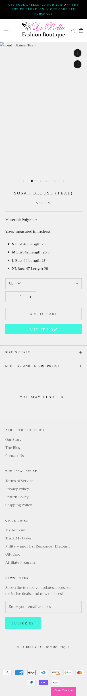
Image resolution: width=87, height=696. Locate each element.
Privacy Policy (17, 489)
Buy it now (43, 330)
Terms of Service (19, 481)
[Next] (63, 181)
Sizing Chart (17, 352)
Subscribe (23, 623)
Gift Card (12, 554)
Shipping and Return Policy (32, 366)
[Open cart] (81, 30)
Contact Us (14, 455)
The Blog (12, 447)
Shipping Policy (18, 505)
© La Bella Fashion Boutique (43, 647)
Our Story (13, 439)
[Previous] (23, 181)
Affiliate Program (20, 562)
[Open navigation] (6, 30)
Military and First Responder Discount (37, 546)
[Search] (73, 30)
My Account (15, 530)
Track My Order (18, 538)
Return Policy (17, 497)
